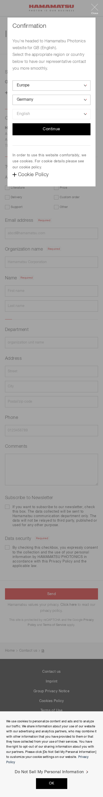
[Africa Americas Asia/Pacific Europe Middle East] (51, 85)
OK (51, 783)
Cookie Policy (33, 174)
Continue (51, 129)
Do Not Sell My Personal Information (49, 772)
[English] (51, 114)
